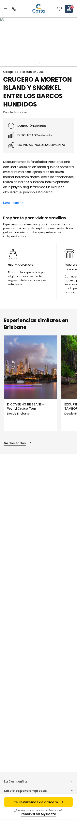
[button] (59, 8)
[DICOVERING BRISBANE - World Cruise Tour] (30, 383)
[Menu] (6, 8)
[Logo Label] (38, 8)
